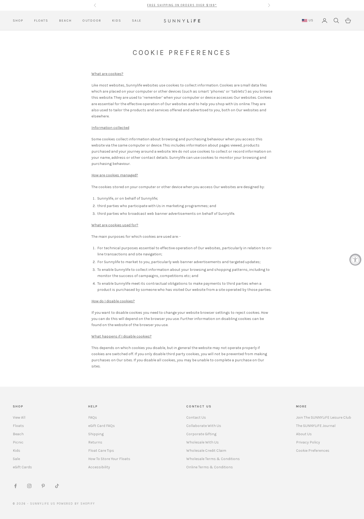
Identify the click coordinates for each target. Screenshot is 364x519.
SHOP (18, 20)
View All (19, 417)
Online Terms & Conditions (209, 467)
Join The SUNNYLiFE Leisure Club (323, 417)
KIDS (117, 20)
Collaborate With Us (203, 425)
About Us (304, 434)
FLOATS (41, 20)
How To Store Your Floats (109, 459)
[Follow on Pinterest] (43, 486)
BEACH (65, 20)
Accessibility (99, 467)
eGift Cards (22, 467)
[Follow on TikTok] (57, 486)
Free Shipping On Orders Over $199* (182, 5)
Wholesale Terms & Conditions (213, 459)
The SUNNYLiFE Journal (315, 425)
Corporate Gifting (201, 434)
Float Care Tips (101, 450)
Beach (18, 434)
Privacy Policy (308, 442)
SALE (136, 20)
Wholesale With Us (202, 442)
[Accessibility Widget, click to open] (355, 259)
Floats (18, 425)
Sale (16, 459)
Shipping (96, 434)
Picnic (18, 442)
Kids (16, 450)
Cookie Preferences (312, 450)
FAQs (92, 417)
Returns (95, 442)
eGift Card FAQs (101, 425)
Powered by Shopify (76, 503)
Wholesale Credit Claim (206, 450)
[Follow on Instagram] (29, 486)
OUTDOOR (91, 20)
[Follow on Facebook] (15, 486)
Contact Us (196, 417)
